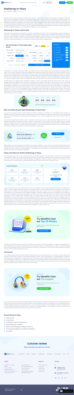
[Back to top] (71, 383)
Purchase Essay (25, 369)
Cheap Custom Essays (9, 372)
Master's (41, 55)
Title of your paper (9, 50)
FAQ (35, 2)
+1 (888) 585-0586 (48, 3)
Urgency (11, 58)
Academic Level (10, 55)
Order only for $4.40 (43, 230)
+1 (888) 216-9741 (61, 367)
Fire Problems (9, 331)
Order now (58, 133)
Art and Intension (10, 320)
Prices (27, 2)
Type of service (10, 52)
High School (19, 55)
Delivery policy (41, 369)
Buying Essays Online (8, 369)
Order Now (62, 2)
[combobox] (44, 53)
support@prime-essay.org (62, 372)
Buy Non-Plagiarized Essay (27, 366)
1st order (41, 46)
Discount (31, 2)
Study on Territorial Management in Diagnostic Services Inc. (19, 326)
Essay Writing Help (25, 368)
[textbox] (45, 58)
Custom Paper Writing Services (11, 371)
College (27, 55)
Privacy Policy (41, 366)
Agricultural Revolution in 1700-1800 (14, 324)
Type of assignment (33, 52)
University (34, 55)
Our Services (22, 2)
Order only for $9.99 (43, 288)
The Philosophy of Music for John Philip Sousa (16, 322)
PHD (47, 55)
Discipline (34, 58)
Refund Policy (41, 368)
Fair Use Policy (41, 371)
